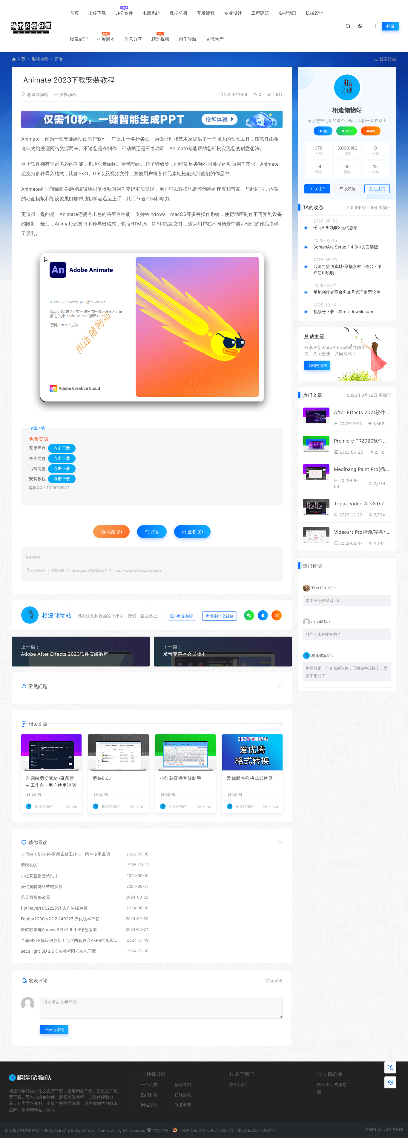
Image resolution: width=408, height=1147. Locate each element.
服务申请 (182, 1104)
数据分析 (179, 13)
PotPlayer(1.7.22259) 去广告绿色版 (54, 907)
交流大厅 (215, 39)
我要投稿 (387, 59)
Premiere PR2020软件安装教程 (362, 441)
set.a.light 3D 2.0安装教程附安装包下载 (58, 951)
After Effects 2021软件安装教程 (362, 412)
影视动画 (287, 13)
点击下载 (61, 448)
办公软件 (124, 13)
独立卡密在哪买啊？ (323, 634)
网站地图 (159, 1130)
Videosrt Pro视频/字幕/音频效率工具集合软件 (362, 532)
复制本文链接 (222, 616)
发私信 (349, 189)
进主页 (379, 189)
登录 (390, 26)
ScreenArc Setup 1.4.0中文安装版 (345, 246)
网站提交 (149, 1104)
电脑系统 (151, 13)
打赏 (154, 531)
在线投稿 (182, 1094)
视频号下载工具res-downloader (343, 311)
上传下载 (97, 13)
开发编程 (206, 13)
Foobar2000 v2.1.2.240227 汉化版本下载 (60, 918)
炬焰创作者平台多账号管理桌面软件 (346, 292)
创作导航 (188, 39)
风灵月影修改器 (35, 897)
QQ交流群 (318, 365)
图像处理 (79, 39)
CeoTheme (394, 1129)
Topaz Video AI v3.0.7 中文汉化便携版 (362, 504)
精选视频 (160, 39)
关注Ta (320, 189)
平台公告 (149, 1084)
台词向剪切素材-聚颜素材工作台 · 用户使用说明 (51, 781)
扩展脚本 (106, 39)
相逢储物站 (37, 94)
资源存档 (182, 1084)
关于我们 (237, 1084)
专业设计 (233, 13)
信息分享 (133, 39)
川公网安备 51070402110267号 (206, 1130)
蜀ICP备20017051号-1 (257, 1130)
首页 (74, 13)
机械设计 (314, 13)
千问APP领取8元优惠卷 (335, 227)
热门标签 (149, 1094)
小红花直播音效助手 (181, 778)
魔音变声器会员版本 (184, 654)
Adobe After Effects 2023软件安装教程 (64, 654)
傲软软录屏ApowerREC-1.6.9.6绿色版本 (59, 929)
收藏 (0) (114, 531)
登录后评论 (54, 1029)
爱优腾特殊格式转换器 (250, 778)
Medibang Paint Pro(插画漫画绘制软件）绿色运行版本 (362, 469)
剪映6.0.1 (102, 778)
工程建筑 (260, 13)
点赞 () (195, 531)
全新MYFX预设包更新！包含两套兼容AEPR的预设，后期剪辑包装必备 (71, 940)
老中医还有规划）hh (324, 600)
